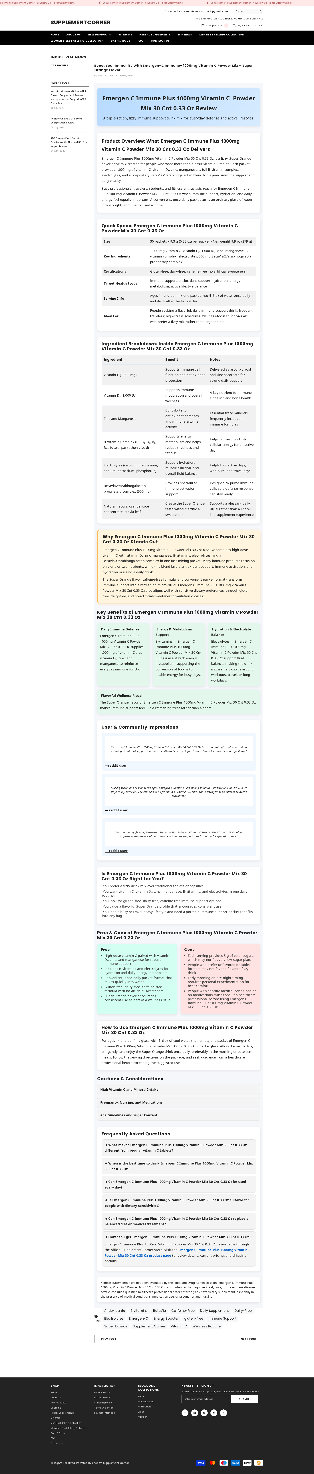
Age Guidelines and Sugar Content (129, 1115)
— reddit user (116, 850)
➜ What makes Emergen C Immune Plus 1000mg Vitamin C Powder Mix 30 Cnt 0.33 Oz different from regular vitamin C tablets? (176, 1148)
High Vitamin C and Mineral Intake (129, 1089)
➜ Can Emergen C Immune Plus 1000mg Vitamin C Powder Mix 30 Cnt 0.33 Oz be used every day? (175, 1184)
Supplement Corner (116, 1463)
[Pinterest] (204, 1412)
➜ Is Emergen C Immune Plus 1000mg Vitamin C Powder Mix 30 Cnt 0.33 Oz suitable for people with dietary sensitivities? (177, 1203)
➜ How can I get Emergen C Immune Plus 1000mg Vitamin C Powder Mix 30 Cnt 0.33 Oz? (178, 1237)
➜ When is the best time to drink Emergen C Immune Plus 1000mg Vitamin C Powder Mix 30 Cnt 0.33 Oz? (179, 1166)
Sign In (259, 25)
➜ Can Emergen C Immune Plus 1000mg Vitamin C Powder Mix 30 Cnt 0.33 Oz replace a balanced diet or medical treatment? (176, 1221)
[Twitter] (223, 1412)
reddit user (117, 765)
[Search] (248, 11)
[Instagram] (194, 1412)
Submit (244, 1399)
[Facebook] (185, 1412)
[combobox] (246, 11)
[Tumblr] (213, 1412)
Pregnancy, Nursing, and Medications (131, 1102)
